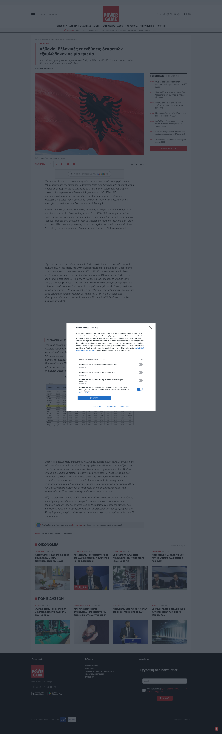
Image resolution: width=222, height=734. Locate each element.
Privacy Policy (124, 406)
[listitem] (111, 359)
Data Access (111, 406)
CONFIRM (94, 398)
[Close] (151, 328)
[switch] (140, 364)
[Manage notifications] (216, 729)
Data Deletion (98, 406)
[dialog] (111, 367)
